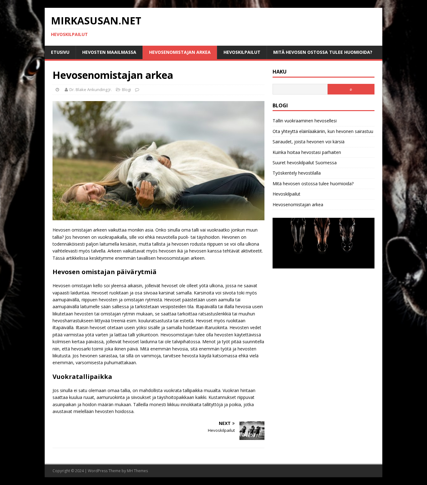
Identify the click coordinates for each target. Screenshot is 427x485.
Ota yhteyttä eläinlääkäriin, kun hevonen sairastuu (323, 131)
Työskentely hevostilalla (297, 173)
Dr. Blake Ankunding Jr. (90, 89)
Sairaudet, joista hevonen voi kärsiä (308, 142)
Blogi (126, 89)
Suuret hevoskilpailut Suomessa (305, 163)
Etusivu (60, 52)
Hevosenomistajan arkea (180, 52)
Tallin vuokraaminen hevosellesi (305, 121)
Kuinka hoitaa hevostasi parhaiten (307, 152)
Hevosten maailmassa (109, 52)
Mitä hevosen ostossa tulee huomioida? (322, 52)
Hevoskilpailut (242, 52)
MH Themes (137, 470)
